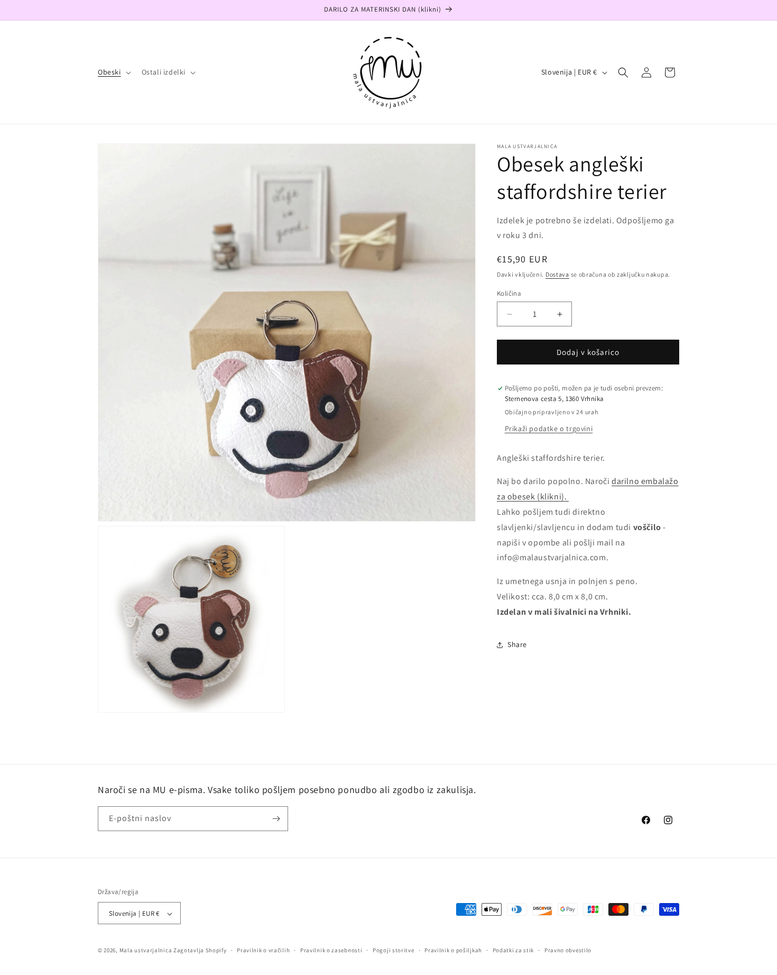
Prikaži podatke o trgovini (549, 428)
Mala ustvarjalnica (145, 950)
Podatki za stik (513, 950)
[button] (113, 72)
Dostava (557, 275)
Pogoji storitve (393, 950)
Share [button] (517, 644)
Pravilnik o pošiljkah (453, 950)
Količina (509, 293)
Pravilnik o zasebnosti (331, 950)
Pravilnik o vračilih (263, 950)
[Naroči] (276, 818)
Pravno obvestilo (567, 950)
